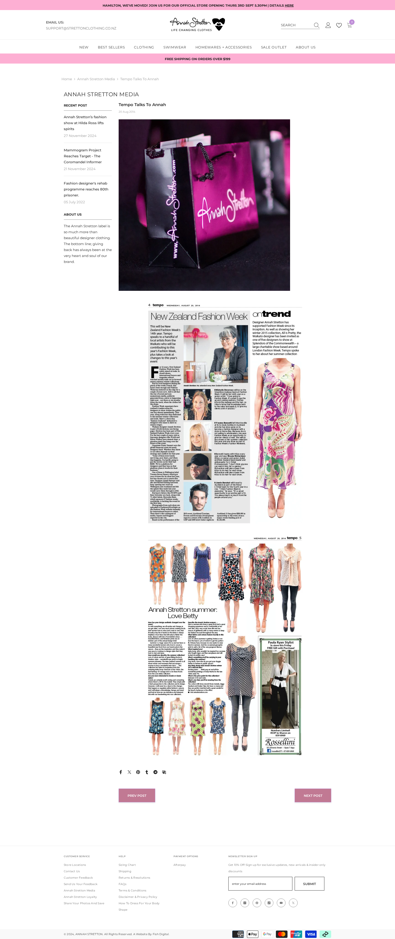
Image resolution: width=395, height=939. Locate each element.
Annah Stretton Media (96, 79)
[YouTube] (281, 903)
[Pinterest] (138, 772)
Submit (309, 884)
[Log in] (328, 25)
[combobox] (296, 25)
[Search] (300, 25)
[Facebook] (121, 772)
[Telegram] (155, 772)
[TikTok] (269, 903)
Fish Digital (161, 934)
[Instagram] (244, 903)
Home (66, 79)
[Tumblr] (147, 772)
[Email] (164, 772)
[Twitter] (129, 772)
